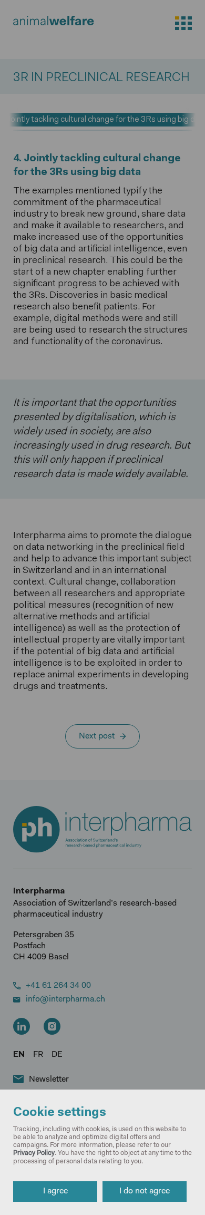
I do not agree (144, 1191)
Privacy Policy (34, 1153)
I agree (55, 1191)
